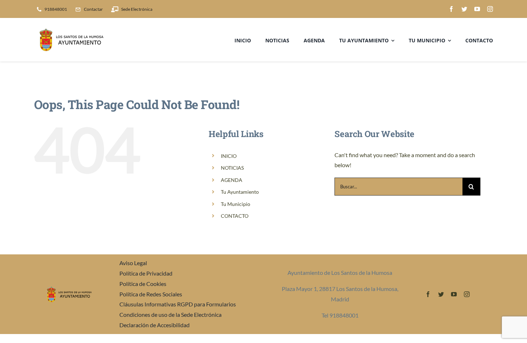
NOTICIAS (232, 168)
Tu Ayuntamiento (240, 192)
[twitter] (464, 9)
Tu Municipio (235, 204)
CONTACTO (234, 216)
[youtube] (477, 9)
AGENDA (231, 180)
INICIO (229, 156)
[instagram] (490, 9)
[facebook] (451, 9)
